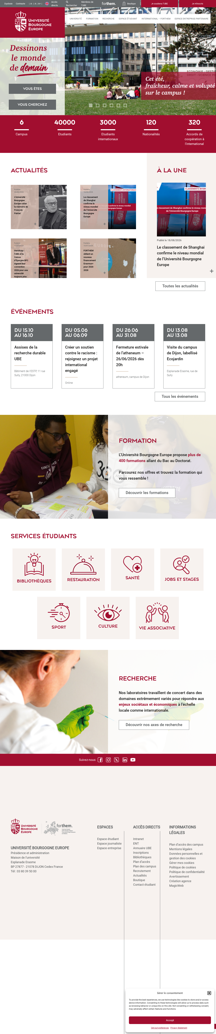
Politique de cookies (182, 867)
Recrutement (142, 871)
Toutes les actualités (180, 286)
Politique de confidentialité (187, 872)
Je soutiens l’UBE (159, 3)
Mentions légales (180, 849)
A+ (39, 3)
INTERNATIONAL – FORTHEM (156, 18)
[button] (209, 993)
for (109, 4)
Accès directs (54, 3)
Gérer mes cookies (181, 863)
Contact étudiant (144, 884)
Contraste (20, 3)
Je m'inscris (197, 3)
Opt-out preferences (160, 1028)
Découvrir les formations (147, 492)
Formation (92, 18)
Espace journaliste (109, 843)
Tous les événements (180, 396)
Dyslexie (8, 3)
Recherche (108, 18)
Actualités (140, 875)
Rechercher (71, 5)
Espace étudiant (128, 18)
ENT (136, 843)
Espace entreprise (109, 848)
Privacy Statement (178, 1028)
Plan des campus (144, 866)
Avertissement (179, 876)
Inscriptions (141, 852)
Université (76, 18)
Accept (170, 1020)
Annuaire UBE (142, 848)
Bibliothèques (142, 857)
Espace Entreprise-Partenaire (191, 18)
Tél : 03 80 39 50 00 (23, 871)
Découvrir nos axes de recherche (154, 724)
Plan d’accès (141, 862)
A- (31, 3)
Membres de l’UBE (87, 3)
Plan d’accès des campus (186, 844)
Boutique (139, 880)
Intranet (138, 839)
